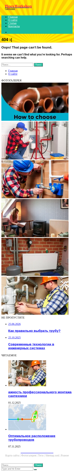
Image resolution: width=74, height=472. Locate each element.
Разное (65, 455)
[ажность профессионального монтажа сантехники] (37, 296)
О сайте (12, 20)
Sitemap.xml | (53, 455)
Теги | (41, 455)
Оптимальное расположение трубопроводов (31, 438)
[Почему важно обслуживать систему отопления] (37, 140)
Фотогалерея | (29, 455)
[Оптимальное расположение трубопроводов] (40, 417)
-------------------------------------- (37, 452)
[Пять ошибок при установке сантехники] (37, 179)
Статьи (12, 23)
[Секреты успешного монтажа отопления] (37, 257)
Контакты (14, 26)
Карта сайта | (13, 455)
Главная (13, 16)
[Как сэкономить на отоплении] (37, 218)
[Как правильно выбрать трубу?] (37, 102)
